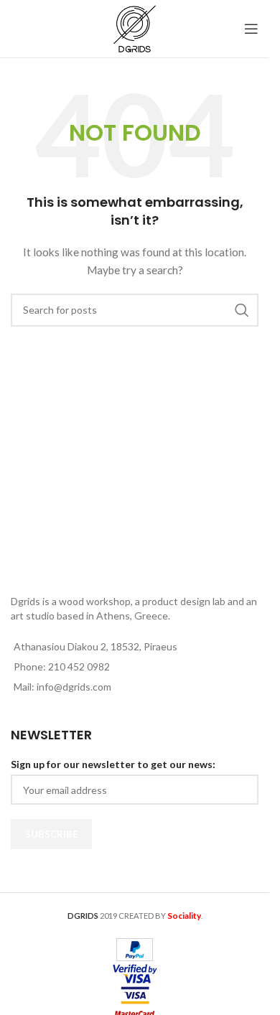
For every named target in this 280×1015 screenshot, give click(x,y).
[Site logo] (134, 28)
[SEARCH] (241, 310)
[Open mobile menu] (251, 28)
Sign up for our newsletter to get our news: (113, 764)
